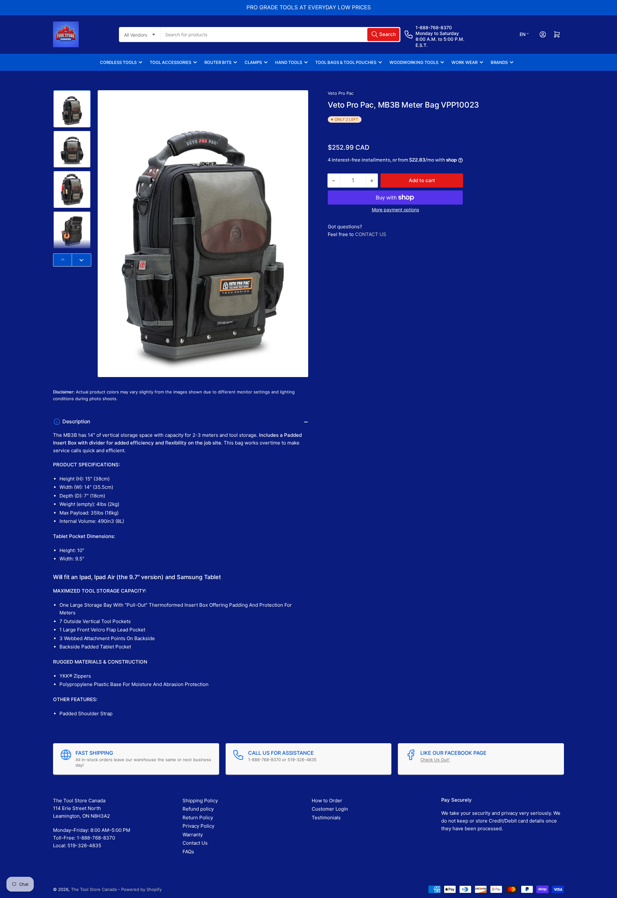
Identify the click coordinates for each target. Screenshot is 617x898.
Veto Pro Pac (340, 93)
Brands (499, 62)
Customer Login (330, 809)
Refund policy (198, 809)
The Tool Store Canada (94, 889)
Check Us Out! (435, 759)
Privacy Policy (198, 826)
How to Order (327, 800)
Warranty (193, 835)
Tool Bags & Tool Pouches (345, 62)
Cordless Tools (118, 62)
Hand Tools (288, 62)
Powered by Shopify (141, 889)
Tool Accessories (170, 62)
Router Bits (217, 62)
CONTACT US (370, 234)
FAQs (188, 852)
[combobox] (280, 34)
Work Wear (465, 62)
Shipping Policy (200, 800)
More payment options (395, 209)
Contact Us (195, 843)
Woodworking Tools (413, 62)
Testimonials (326, 817)
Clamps (253, 62)
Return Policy (198, 817)
